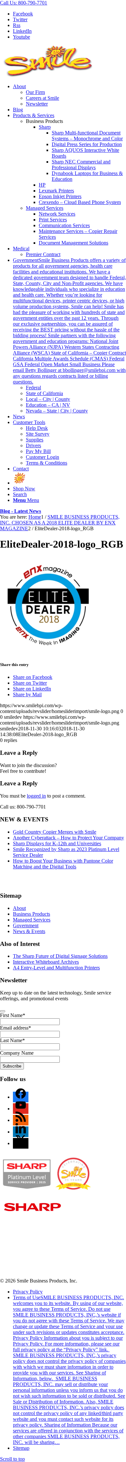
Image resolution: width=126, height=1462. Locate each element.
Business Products (31, 914)
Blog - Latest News (20, 511)
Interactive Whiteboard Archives (46, 962)
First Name (12, 1015)
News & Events (29, 931)
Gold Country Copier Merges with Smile (54, 832)
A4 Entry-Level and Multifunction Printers (56, 967)
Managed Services (44, 208)
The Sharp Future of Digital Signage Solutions (60, 956)
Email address (15, 1028)
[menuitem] (69, 95)
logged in (36, 796)
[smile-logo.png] (48, 75)
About (19, 908)
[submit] (2, 1011)
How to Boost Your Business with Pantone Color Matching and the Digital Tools (63, 863)
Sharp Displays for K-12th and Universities (57, 843)
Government (25, 925)
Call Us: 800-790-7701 (23, 2)
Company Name (17, 1053)
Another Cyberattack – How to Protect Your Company (68, 837)
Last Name (12, 1040)
